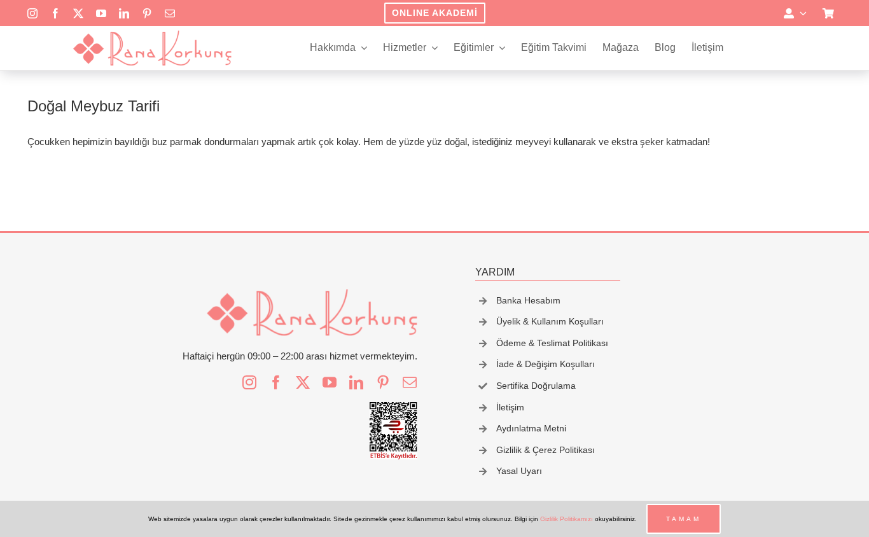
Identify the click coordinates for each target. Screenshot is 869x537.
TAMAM (683, 518)
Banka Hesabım (528, 300)
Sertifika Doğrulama (536, 385)
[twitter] (78, 13)
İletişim (510, 407)
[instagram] (32, 13)
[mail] (170, 13)
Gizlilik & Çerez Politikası (545, 450)
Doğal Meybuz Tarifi (93, 106)
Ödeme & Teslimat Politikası (552, 343)
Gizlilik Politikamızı (566, 518)
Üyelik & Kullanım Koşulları (550, 321)
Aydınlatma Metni (531, 428)
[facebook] (55, 13)
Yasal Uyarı (519, 471)
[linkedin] (124, 13)
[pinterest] (147, 13)
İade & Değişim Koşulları (545, 364)
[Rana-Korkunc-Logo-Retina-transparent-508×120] (152, 34)
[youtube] (101, 13)
